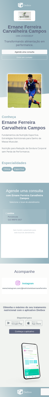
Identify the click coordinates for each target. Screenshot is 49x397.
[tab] (24, 216)
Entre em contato (24, 57)
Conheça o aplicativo (24, 331)
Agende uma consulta (24, 52)
